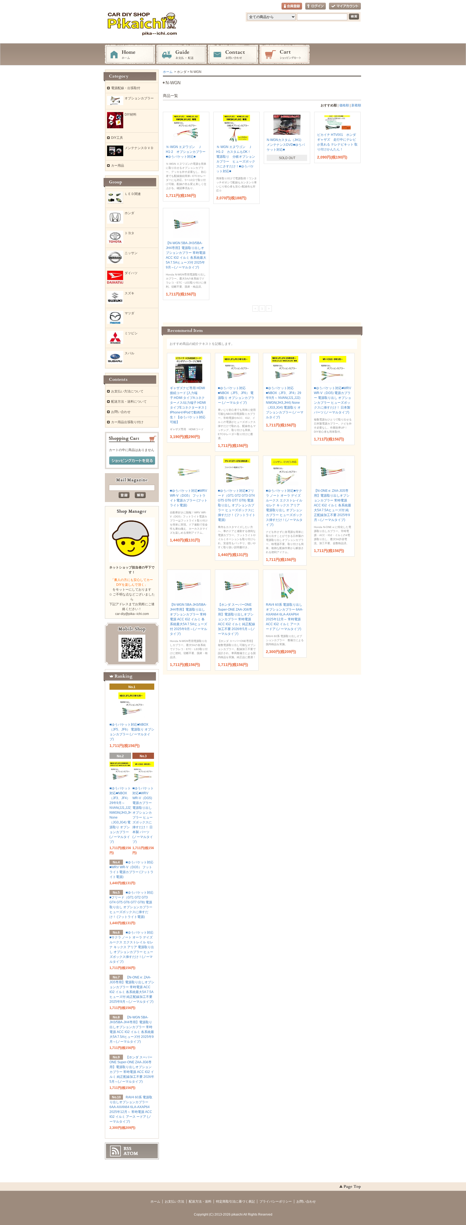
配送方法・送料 (200, 1201)
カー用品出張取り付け (127, 422)
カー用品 (117, 165)
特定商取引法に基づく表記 (235, 1201)
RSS (127, 1148)
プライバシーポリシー (275, 1201)
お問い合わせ (233, 54)
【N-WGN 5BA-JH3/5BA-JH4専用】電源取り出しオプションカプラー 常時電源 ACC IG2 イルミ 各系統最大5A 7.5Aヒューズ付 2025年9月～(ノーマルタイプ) (188, 619)
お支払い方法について (127, 391)
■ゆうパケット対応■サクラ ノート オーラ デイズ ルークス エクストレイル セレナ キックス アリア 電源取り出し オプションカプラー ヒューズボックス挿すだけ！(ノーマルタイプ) (131, 947)
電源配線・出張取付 (125, 88)
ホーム (130, 54)
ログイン (315, 6)
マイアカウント (345, 6)
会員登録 (291, 6)
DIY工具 (117, 138)
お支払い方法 (174, 1201)
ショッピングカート (284, 54)
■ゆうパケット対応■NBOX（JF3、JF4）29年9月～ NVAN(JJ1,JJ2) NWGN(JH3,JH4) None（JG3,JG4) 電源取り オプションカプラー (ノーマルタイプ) (284, 402)
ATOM (131, 1153)
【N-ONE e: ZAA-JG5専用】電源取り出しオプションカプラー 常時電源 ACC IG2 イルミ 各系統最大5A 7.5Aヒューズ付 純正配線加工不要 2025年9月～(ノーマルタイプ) (332, 505)
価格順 (344, 105)
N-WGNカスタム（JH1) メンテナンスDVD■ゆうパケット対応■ (286, 145)
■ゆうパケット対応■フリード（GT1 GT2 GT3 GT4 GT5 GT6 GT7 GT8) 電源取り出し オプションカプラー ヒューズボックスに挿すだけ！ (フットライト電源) (236, 505)
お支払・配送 (181, 54)
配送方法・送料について (129, 401)
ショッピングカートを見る (132, 460)
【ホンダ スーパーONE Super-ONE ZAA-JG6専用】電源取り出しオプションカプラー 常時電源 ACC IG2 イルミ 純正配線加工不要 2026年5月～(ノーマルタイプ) (236, 619)
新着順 (356, 105)
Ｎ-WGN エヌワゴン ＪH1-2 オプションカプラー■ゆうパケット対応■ (185, 152)
